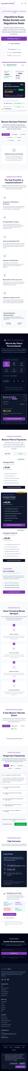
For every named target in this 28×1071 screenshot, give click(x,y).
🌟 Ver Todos (6, 134)
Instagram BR (4, 1001)
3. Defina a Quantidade (6, 381)
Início (2, 986)
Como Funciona (4, 993)
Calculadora (3, 989)
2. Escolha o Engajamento (10, 376)
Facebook (11, 140)
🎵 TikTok (20, 453)
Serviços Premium (5, 988)
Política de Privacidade (6, 1024)
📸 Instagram (7, 453)
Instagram (15, 134)
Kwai (19, 140)
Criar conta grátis (10, 917)
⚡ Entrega (9, 768)
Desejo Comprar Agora (15, 418)
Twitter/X (19, 137)
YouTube (10, 137)
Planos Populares (4, 991)
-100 (13, 381)
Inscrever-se (14, 953)
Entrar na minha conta (10, 914)
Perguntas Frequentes (6, 1020)
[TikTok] (8, 979)
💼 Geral (12, 765)
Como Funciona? (15, 43)
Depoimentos (4, 995)
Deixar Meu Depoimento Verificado (14, 738)
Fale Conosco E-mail (7, 824)
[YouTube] (5, 979)
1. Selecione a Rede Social (10, 360)
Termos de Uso (4, 1022)
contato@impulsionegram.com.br (16, 865)
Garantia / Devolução (5, 1026)
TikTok (23, 134)
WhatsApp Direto (21, 824)
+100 (22, 381)
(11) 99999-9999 (11, 869)
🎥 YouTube (14, 728)
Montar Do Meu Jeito (14, 592)
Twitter (6, 371)
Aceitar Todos (20, 1066)
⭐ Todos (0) (6, 725)
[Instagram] (2, 979)
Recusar (22, 1063)
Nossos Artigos (4, 1018)
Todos (6, 765)
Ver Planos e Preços (13, 38)
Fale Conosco (4, 1017)
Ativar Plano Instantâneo (14, 487)
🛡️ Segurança (20, 765)
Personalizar (13, 1063)
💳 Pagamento (18, 768)
